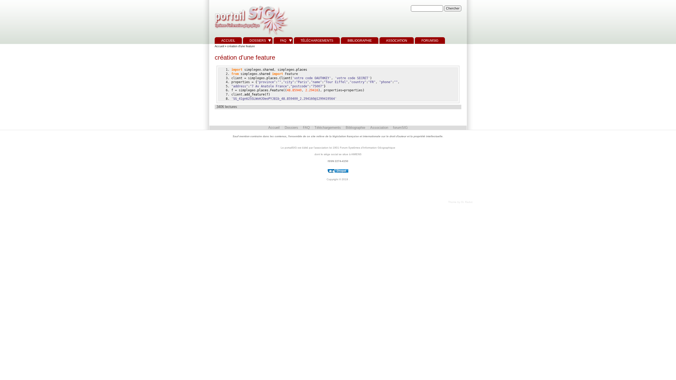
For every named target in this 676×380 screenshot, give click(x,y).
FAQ (283, 40)
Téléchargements (317, 40)
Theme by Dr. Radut (460, 202)
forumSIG (429, 40)
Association (396, 40)
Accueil (228, 40)
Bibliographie (360, 40)
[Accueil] (250, 35)
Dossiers (258, 40)
